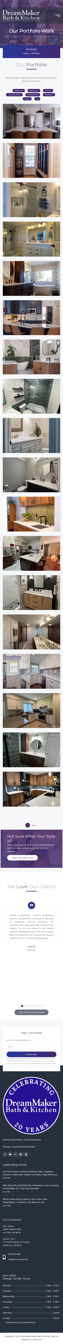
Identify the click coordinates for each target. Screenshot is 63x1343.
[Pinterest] (26, 1154)
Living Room (32, 95)
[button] (19, 1006)
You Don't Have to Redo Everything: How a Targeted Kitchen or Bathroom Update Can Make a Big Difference (30, 1173)
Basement (18, 90)
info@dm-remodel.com (18, 1259)
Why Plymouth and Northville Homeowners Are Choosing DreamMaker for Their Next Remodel (31, 1187)
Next (34, 825)
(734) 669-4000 (14, 1254)
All (37, 99)
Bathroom (33, 90)
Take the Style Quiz (22, 857)
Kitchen (48, 90)
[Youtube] (10, 1154)
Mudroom (49, 95)
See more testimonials (31, 1012)
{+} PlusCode (35, 1339)
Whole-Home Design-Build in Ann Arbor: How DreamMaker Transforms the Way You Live (25, 1201)
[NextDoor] (21, 1154)
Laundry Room (14, 95)
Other (27, 99)
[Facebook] (5, 1154)
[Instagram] (15, 1154)
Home (26, 53)
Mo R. (31, 933)
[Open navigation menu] (57, 16)
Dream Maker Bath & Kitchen (37, 1336)
